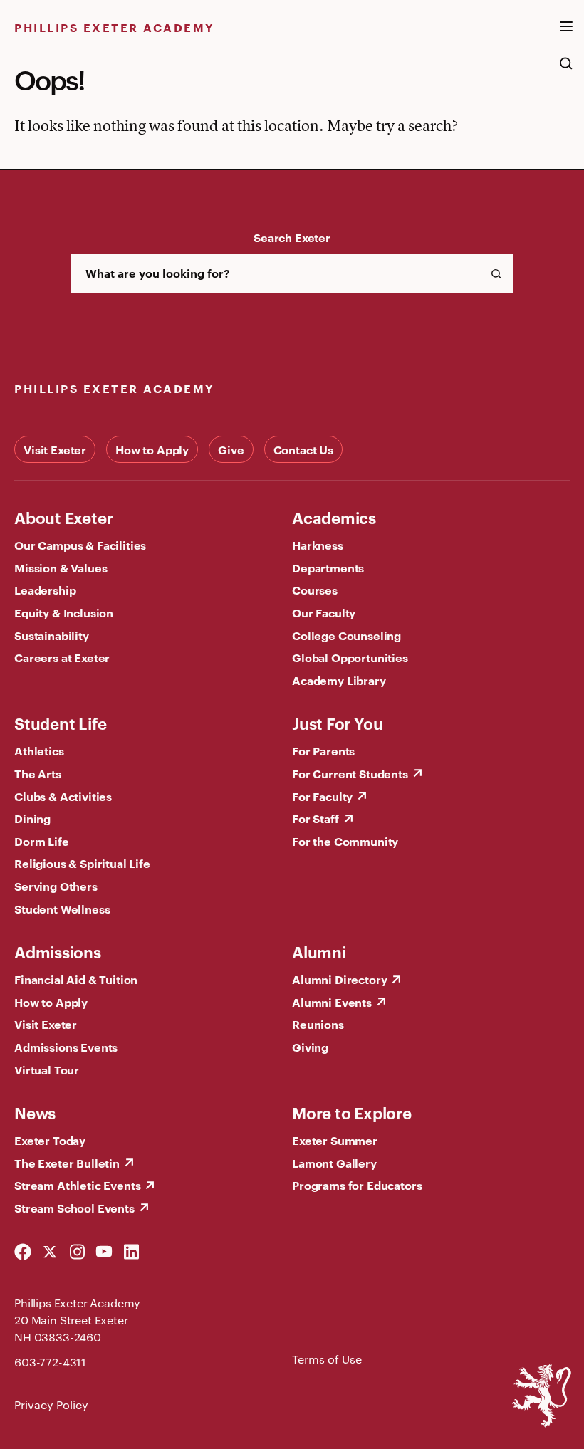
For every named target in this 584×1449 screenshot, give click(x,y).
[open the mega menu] (566, 34)
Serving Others (56, 886)
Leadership (44, 589)
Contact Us (303, 449)
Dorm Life (41, 841)
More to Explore (352, 1112)
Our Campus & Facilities (80, 545)
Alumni (319, 951)
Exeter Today (49, 1140)
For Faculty (322, 796)
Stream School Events (74, 1207)
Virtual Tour (46, 1069)
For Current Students (350, 773)
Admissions (57, 951)
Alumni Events (332, 1002)
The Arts (37, 773)
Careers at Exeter (62, 657)
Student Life (60, 722)
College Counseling (346, 635)
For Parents (323, 750)
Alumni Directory (339, 979)
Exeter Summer (334, 1140)
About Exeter (63, 517)
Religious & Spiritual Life (82, 863)
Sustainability (51, 635)
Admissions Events (66, 1047)
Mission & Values (60, 567)
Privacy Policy (51, 1404)
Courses (315, 589)
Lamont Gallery (334, 1163)
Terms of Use (327, 1358)
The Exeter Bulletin (67, 1163)
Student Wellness (62, 908)
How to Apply (152, 449)
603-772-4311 (50, 1361)
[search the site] (566, 70)
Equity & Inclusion (63, 612)
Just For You (337, 722)
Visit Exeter (55, 449)
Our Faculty (323, 612)
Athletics (39, 750)
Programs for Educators (357, 1185)
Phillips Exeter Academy (114, 27)
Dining (32, 818)
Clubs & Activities (63, 796)
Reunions (318, 1024)
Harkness (317, 545)
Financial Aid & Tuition (75, 979)
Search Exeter (292, 237)
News (35, 1112)
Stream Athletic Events (77, 1185)
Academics (334, 517)
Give (231, 449)
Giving (310, 1047)
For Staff (315, 818)
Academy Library (339, 680)
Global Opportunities (350, 657)
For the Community (345, 841)
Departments (328, 567)
